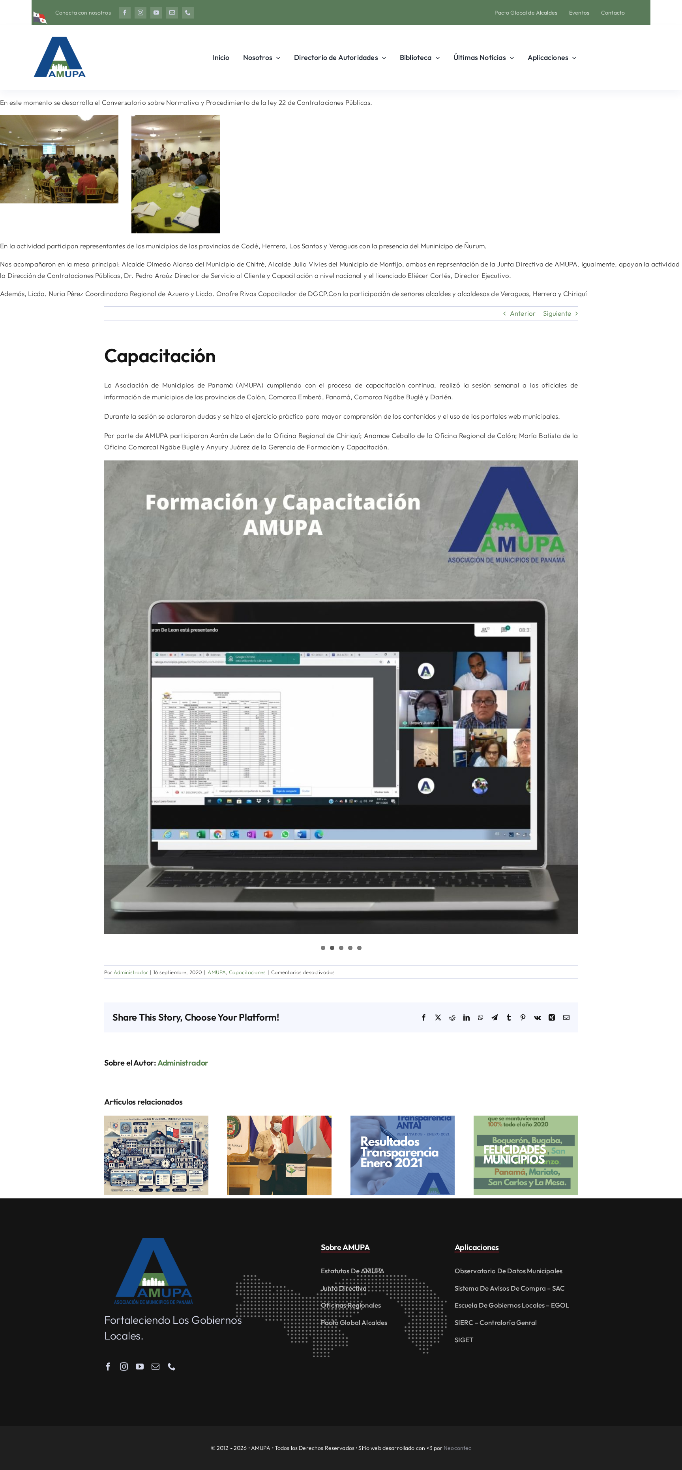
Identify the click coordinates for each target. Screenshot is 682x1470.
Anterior (523, 313)
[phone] (188, 13)
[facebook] (125, 13)
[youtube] (156, 13)
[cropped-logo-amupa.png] (59, 33)
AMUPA (217, 972)
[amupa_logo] (153, 1241)
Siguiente (557, 313)
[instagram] (140, 13)
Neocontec (457, 1447)
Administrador (131, 972)
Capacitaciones (247, 972)
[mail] (172, 13)
